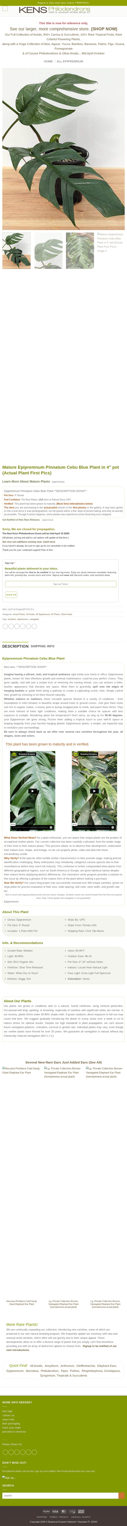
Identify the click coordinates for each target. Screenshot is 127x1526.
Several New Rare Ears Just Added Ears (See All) (63, 1062)
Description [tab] (15, 646)
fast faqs (7, 1411)
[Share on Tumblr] (34, 626)
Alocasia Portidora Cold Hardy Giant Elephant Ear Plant (21, 1302)
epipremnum (22, 619)
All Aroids (30, 614)
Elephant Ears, (107, 1365)
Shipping (42, 1517)
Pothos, (75, 1370)
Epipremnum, (16, 1370)
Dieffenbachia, (86, 1365)
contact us (8, 1415)
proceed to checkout (14, 1431)
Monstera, (33, 1370)
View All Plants (80, 1517)
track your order (11, 1427)
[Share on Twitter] (17, 626)
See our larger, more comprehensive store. (63, 29)
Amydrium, (52, 1365)
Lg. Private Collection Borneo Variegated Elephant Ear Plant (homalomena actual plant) (63, 1304)
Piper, (65, 1370)
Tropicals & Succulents (72, 1375)
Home (48, 61)
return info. (8, 1419)
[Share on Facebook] (5, 626)
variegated (34, 619)
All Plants (55, 614)
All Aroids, (37, 1365)
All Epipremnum (70, 61)
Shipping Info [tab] (43, 646)
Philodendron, (50, 1370)
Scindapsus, (112, 1370)
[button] (5, 8)
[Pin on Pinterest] (28, 626)
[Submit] (121, 1495)
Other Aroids (66, 614)
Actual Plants (19, 614)
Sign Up (10, 563)
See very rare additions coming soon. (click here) (28, 541)
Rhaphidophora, (92, 1370)
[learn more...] (63, 1478)
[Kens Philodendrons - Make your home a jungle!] (63, 10)
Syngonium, (48, 1375)
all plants (12, 619)
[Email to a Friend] (22, 626)
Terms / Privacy (59, 1517)
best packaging (11, 1423)
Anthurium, (68, 1365)
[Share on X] (11, 626)
